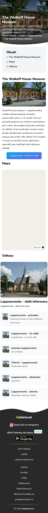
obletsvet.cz (28, 508)
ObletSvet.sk (24, 483)
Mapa (12, 61)
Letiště (24, 454)
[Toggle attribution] (43, 247)
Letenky (24, 467)
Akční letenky (24, 448)
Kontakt (24, 472)
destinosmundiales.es (24, 494)
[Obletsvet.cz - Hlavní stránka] (7, 3)
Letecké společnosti (24, 459)
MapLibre (37, 247)
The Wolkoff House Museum (24, 57)
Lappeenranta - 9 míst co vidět (24, 155)
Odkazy (13, 66)
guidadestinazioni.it (24, 499)
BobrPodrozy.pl (24, 488)
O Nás (24, 477)
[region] (24, 210)
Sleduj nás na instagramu (26, 424)
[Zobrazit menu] (44, 4)
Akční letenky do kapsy (24, 432)
